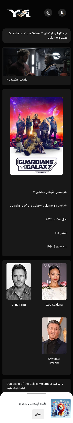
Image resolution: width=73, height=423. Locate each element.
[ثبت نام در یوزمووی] (62, 13)
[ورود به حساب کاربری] (48, 13)
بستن (38, 414)
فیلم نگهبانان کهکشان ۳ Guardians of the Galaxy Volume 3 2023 (38, 35)
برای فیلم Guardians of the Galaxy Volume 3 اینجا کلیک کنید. (34, 386)
